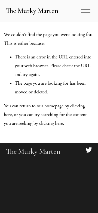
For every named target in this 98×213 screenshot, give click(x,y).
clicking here (51, 123)
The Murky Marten (32, 11)
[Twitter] (88, 150)
